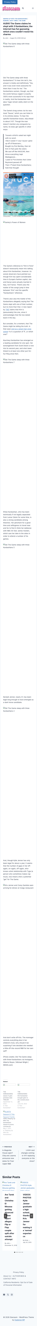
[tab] (14, 1252)
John (6, 38)
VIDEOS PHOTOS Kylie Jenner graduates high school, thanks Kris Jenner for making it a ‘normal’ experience (27, 1215)
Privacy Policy (10, 2)
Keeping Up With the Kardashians (15, 18)
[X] (8, 1294)
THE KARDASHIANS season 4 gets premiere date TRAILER (8, 1096)
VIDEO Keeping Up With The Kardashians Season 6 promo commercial (9, 1122)
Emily (26, 1240)
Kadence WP (20, 1320)
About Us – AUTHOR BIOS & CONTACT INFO (14, 1277)
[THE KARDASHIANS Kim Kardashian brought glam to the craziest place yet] (24, 1087)
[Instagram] (11, 1294)
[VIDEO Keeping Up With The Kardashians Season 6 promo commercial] (9, 1114)
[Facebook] (4, 1294)
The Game (22, 20)
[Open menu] (33, 8)
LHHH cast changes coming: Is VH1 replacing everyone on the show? (28, 1154)
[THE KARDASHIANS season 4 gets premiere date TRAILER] (9, 1087)
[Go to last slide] (5, 1216)
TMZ (7, 310)
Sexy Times (14, 20)
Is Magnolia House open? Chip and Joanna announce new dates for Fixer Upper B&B (9, 1155)
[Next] (31, 1216)
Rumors (6, 20)
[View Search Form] (23, 8)
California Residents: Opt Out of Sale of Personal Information (17, 1283)
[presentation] (9, 1186)
